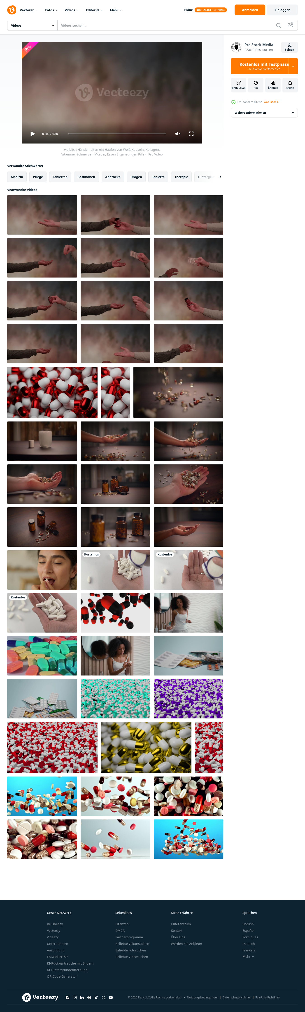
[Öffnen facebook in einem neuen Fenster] (67, 997)
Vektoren (27, 10)
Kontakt (176, 930)
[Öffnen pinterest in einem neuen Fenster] (89, 997)
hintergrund (207, 177)
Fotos (49, 10)
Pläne (188, 10)
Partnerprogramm (129, 937)
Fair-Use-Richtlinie (267, 997)
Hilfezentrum (181, 924)
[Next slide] (216, 177)
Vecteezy (53, 930)
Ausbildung (56, 950)
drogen (136, 177)
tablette (158, 177)
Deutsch (248, 943)
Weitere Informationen (250, 113)
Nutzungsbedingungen (203, 997)
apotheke (113, 177)
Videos (70, 10)
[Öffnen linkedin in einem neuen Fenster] (82, 997)
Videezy (52, 937)
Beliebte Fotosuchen (130, 950)
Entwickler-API (58, 957)
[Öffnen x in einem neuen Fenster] (103, 997)
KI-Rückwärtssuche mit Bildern (70, 963)
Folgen (289, 50)
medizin (17, 177)
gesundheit (86, 177)
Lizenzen (122, 924)
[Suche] (278, 25)
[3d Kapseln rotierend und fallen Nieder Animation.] (115, 613)
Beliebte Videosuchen (131, 957)
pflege (38, 177)
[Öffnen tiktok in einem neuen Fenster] (96, 997)
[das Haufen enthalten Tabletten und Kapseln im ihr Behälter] (42, 655)
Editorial (92, 10)
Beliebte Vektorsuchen (132, 943)
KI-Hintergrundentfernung (67, 970)
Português (250, 937)
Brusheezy (55, 924)
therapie (181, 177)
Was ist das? (271, 102)
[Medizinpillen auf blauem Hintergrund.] (188, 655)
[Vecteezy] (11, 9)
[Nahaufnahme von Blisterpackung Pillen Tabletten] (42, 698)
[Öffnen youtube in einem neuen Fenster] (111, 997)
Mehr (114, 10)
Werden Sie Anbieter (186, 943)
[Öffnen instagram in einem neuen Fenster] (75, 997)
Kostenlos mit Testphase (264, 66)
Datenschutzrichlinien (236, 997)
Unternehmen (57, 943)
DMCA (120, 930)
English (248, 924)
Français (248, 950)
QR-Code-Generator (62, 976)
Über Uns (178, 937)
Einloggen (282, 10)
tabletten (60, 177)
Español (248, 930)
